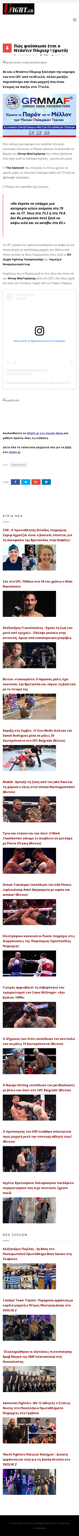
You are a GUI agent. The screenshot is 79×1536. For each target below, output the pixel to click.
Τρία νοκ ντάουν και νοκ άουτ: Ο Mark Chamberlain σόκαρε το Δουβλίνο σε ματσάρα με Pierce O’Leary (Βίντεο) (37, 838)
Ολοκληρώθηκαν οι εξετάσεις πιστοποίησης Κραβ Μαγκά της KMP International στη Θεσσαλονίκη (37, 1357)
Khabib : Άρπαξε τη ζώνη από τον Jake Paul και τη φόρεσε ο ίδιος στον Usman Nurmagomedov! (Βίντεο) (39, 787)
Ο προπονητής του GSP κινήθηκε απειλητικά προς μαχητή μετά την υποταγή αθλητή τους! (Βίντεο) (37, 1136)
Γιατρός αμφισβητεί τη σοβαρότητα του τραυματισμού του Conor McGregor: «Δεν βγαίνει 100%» (34, 992)
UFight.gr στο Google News (45, 433)
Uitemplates (39, 1528)
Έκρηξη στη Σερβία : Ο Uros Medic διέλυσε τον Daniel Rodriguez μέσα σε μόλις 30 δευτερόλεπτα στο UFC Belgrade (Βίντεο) (37, 735)
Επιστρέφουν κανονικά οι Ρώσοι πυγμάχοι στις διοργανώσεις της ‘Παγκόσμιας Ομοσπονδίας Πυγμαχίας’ (39, 941)
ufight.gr (15, 452)
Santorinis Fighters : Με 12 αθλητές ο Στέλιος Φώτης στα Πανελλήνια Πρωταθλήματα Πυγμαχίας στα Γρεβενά (37, 1408)
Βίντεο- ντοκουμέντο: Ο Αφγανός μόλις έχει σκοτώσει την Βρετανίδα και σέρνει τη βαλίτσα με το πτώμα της (39, 684)
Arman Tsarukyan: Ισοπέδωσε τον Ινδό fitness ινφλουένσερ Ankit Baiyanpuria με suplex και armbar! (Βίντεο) (37, 890)
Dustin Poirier (19, 464)
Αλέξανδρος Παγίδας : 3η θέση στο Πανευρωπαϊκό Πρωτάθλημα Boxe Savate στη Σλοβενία (37, 1254)
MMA (46, 55)
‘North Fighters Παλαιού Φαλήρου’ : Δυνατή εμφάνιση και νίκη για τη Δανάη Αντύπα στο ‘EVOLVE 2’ (36, 1459)
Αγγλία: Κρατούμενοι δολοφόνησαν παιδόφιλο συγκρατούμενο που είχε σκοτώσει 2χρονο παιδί (38, 1188)
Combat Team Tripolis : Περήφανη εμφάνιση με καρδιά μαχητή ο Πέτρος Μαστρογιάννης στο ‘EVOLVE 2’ (38, 1305)
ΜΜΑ (68, 447)
